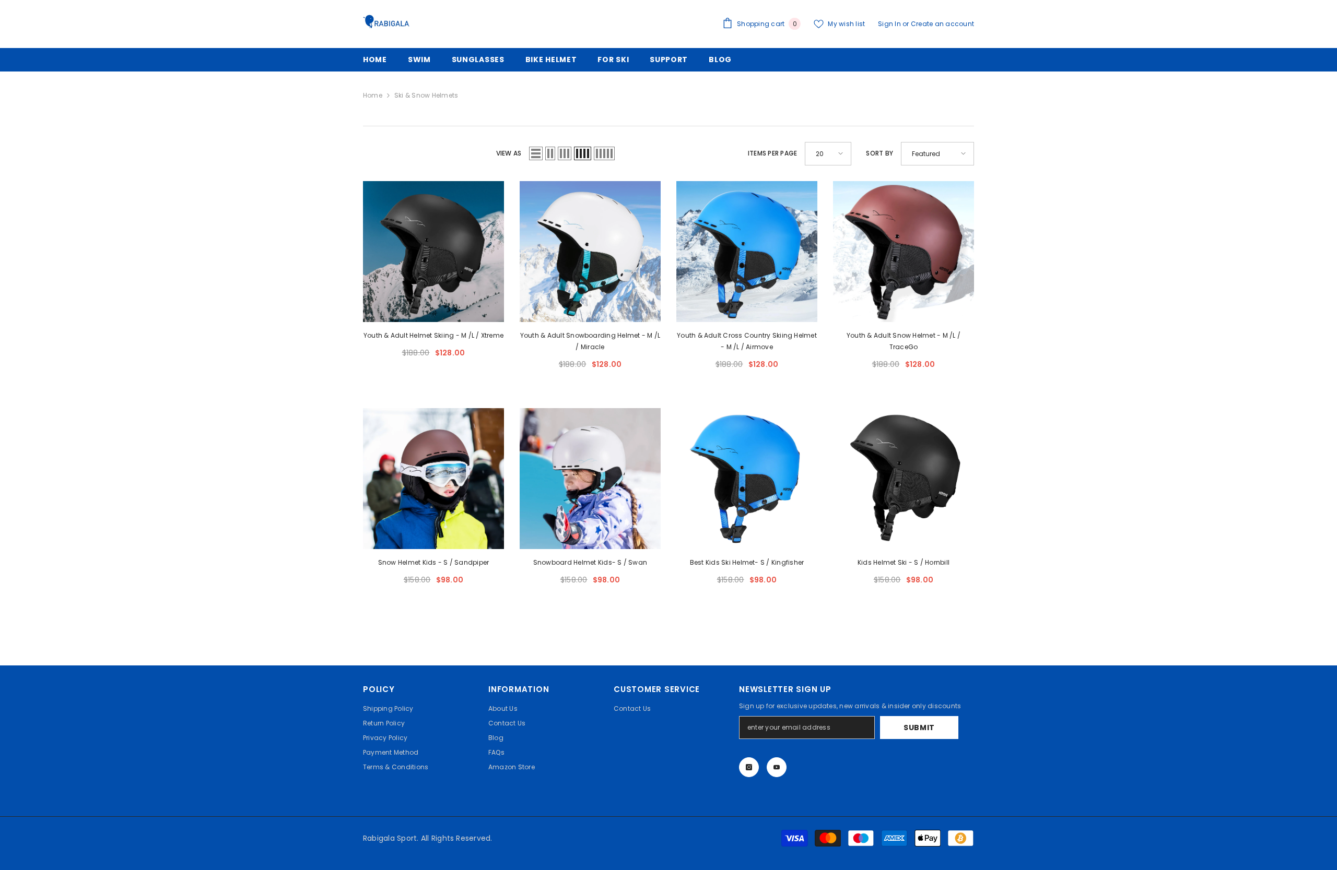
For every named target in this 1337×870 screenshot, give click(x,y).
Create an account (942, 23)
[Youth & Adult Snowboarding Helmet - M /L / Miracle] (590, 251)
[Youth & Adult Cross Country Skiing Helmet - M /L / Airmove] (746, 251)
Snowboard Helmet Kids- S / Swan (590, 562)
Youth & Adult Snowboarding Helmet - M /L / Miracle (590, 341)
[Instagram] (749, 767)
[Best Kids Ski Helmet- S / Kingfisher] (746, 478)
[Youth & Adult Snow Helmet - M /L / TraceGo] (903, 251)
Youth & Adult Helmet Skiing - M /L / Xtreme (433, 335)
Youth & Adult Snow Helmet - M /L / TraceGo (903, 341)
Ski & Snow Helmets (426, 95)
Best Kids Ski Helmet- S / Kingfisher (747, 562)
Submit (919, 727)
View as (509, 153)
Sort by (879, 153)
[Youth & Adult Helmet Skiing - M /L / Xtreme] (433, 251)
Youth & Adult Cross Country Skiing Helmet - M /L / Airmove (747, 341)
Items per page (772, 153)
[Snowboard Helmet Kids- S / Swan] (590, 478)
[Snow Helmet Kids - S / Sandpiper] (433, 478)
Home (372, 95)
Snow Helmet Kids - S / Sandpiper (433, 562)
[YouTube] (777, 767)
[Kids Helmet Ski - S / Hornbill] (903, 478)
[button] (536, 153)
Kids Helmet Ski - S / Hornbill (903, 562)
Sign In (890, 23)
